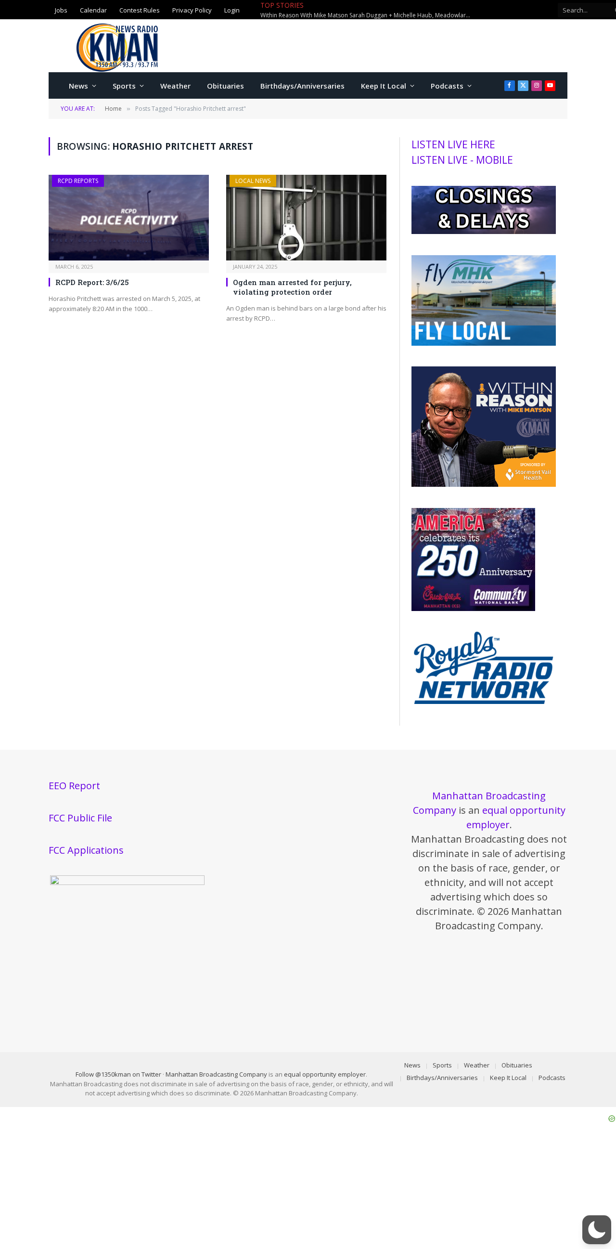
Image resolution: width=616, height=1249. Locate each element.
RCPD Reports (78, 181)
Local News (252, 181)
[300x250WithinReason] (483, 484)
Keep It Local (383, 86)
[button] (596, 1229)
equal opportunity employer (325, 1074)
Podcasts (447, 86)
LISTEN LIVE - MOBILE (462, 160)
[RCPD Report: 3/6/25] (129, 217)
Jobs (61, 9)
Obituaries (225, 86)
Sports (124, 86)
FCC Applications (86, 850)
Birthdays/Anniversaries (302, 86)
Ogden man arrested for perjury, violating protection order (292, 287)
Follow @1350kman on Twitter (118, 1074)
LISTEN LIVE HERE (453, 144)
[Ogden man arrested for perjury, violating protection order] (306, 217)
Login (232, 9)
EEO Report (74, 785)
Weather (175, 86)
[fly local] (483, 343)
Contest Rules (139, 9)
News (78, 86)
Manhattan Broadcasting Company (216, 1074)
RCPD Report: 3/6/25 (92, 282)
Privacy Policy (192, 9)
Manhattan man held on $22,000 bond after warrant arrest (400, 10)
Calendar (93, 9)
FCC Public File (80, 817)
